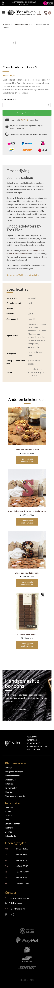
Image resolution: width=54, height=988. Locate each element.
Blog (7, 819)
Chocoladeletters (17, 24)
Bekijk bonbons (19, 709)
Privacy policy (11, 788)
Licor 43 (29, 24)
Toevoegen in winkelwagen (27, 113)
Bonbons (32, 740)
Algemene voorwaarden (15, 796)
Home (5, 24)
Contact (8, 815)
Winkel (8, 811)
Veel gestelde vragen (14, 771)
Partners (9, 827)
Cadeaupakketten (37, 746)
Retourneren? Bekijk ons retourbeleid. (23, 275)
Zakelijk (8, 767)
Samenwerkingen (12, 823)
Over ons (32, 736)
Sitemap (8, 832)
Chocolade (33, 743)
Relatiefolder (11, 836)
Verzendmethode (12, 775)
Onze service (10, 779)
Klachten (9, 792)
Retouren (9, 783)
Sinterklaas (33, 749)
